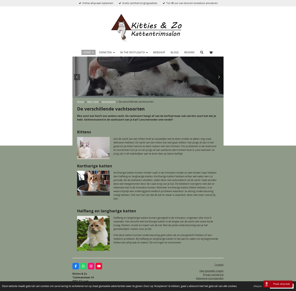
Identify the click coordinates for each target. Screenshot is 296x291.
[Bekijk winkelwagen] (211, 52)
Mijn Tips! (93, 101)
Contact (219, 264)
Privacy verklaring (213, 274)
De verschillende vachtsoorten (136, 101)
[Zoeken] (202, 52)
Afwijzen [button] (257, 286)
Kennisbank (108, 101)
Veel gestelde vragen (211, 271)
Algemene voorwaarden (210, 278)
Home (80, 101)
